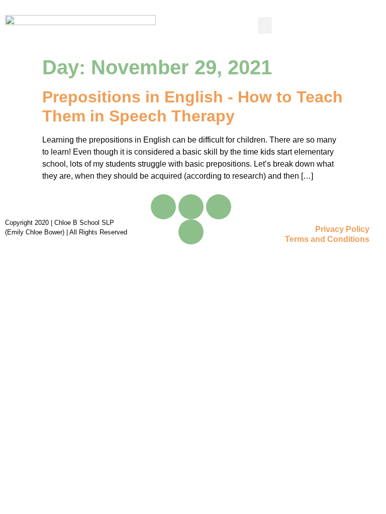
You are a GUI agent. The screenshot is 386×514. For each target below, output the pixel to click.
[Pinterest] (191, 231)
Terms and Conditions (327, 239)
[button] (265, 25)
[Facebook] (163, 206)
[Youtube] (191, 206)
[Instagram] (218, 206)
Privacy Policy (342, 229)
